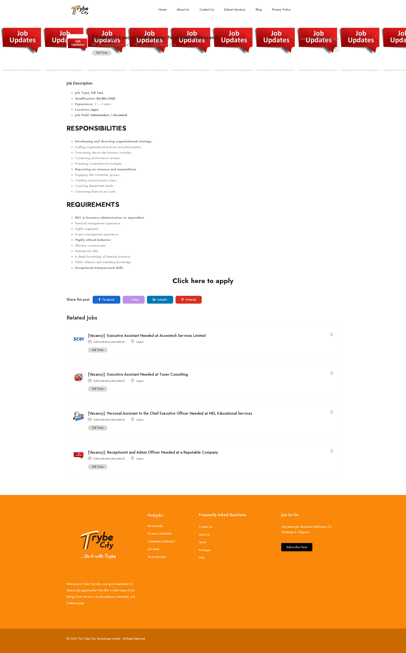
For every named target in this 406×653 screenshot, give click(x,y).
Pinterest (190, 299)
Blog (259, 9)
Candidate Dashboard (161, 541)
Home (163, 9)
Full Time (101, 53)
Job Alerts (153, 549)
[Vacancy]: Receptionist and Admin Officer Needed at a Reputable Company (153, 452)
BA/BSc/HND (106, 98)
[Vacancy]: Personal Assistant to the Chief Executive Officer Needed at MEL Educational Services (170, 413)
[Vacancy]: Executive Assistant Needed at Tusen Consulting (138, 374)
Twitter (134, 299)
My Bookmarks (157, 557)
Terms (202, 542)
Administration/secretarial (113, 45)
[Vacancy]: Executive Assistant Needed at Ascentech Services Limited (147, 335)
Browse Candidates (159, 533)
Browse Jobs (155, 526)
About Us (183, 9)
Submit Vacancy (235, 9)
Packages (204, 550)
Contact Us (206, 9)
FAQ (201, 558)
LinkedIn (161, 299)
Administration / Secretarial (109, 115)
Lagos (144, 45)
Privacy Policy (281, 9)
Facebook (108, 299)
